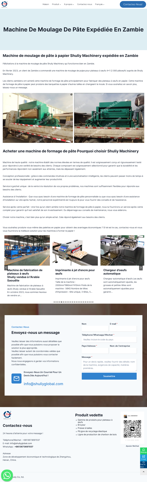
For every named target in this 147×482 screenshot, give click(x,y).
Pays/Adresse (89, 346)
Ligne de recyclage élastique (93, 431)
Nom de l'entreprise (120, 346)
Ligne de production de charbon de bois (97, 434)
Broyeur (81, 425)
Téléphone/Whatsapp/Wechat (98, 335)
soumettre (109, 376)
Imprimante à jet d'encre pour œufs (73, 271)
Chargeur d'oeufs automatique (113, 271)
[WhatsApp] (7, 475)
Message (87, 357)
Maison (46, 4)
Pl (78, 431)
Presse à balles (85, 428)
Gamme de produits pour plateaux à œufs (95, 421)
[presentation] (25, 250)
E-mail (113, 323)
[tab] (54, 302)
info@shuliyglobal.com (21, 443)
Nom (84, 323)
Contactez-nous (84, 4)
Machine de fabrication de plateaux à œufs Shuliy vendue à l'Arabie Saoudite (23, 275)
